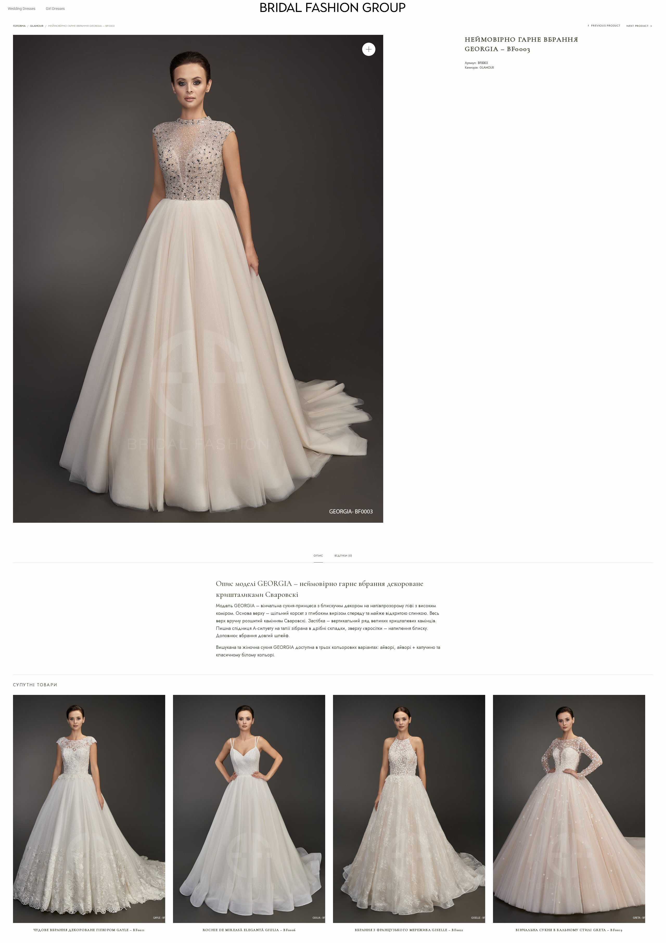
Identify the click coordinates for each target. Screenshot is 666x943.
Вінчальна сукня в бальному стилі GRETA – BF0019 (569, 930)
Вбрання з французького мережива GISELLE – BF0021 (409, 930)
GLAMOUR (36, 26)
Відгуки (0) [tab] (343, 556)
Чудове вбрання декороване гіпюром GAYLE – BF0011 (89, 930)
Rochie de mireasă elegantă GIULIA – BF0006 (249, 930)
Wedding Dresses (21, 9)
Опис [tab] (318, 556)
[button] (368, 49)
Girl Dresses (55, 9)
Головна (19, 26)
